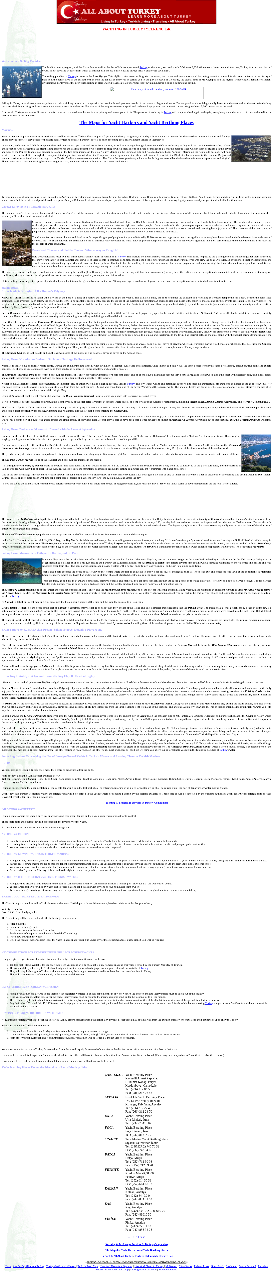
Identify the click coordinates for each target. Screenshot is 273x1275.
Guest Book (217, 1266)
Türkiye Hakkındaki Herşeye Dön (154, 1255)
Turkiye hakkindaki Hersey (61, 1266)
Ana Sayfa (18, 1266)
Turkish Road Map (88, 1266)
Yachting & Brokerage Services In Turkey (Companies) (137, 802)
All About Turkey (34, 1266)
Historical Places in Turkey (149, 1266)
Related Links (201, 1266)
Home (8, 1266)
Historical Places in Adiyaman (116, 1266)
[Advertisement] (136, 40)
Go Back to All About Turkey (117, 1255)
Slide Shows (185, 1266)
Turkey (143, 67)
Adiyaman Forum (167, 1269)
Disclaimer (231, 1266)
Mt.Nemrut (171, 1266)
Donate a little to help (117, 1269)
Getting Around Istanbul (144, 1269)
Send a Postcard (247, 1266)
